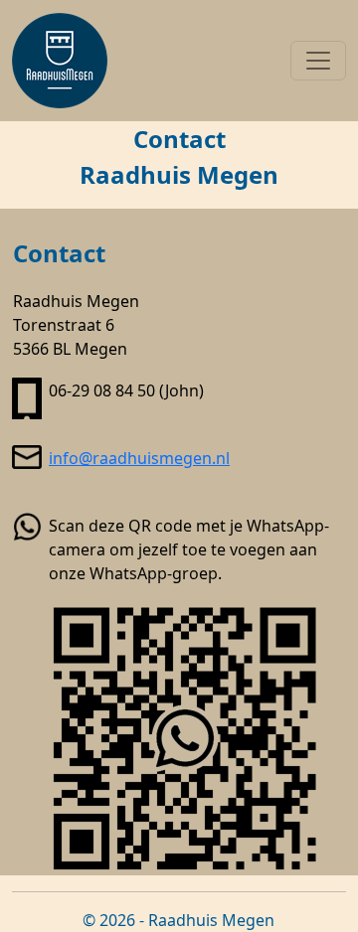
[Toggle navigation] (318, 60)
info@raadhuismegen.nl (139, 458)
